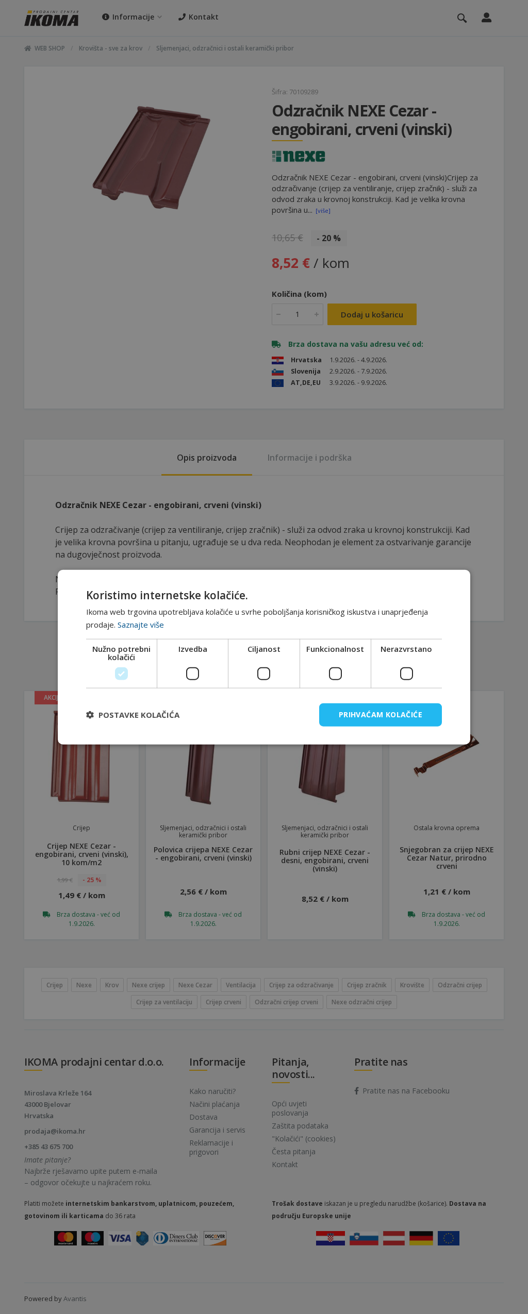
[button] (132, 714)
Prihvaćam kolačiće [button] (380, 714)
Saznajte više (141, 624)
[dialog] (264, 657)
